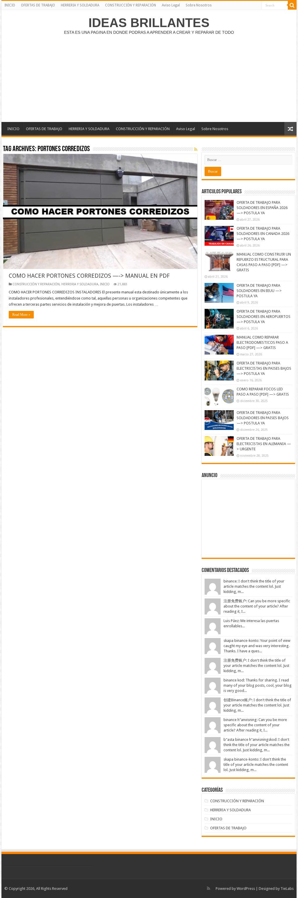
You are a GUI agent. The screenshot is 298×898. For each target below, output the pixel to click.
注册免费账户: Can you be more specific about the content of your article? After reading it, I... (257, 606)
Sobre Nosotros (199, 5)
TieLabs (287, 888)
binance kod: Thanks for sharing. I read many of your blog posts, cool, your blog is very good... (258, 685)
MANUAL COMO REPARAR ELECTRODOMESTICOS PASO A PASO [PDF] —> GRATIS (262, 342)
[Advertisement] (149, 75)
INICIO (9, 5)
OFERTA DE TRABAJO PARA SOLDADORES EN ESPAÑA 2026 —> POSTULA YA (262, 207)
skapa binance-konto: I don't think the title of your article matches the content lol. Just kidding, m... (256, 764)
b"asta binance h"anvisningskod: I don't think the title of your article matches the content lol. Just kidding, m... (257, 744)
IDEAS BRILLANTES (149, 23)
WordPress (246, 888)
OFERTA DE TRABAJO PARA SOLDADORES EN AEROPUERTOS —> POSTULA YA (263, 316)
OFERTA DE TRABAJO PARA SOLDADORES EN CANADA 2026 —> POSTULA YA (263, 233)
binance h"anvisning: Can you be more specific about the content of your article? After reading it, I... (255, 725)
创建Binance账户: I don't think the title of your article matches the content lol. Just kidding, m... (257, 705)
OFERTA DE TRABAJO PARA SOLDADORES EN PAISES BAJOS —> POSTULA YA (263, 417)
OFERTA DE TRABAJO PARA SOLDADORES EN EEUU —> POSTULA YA (259, 290)
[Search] (292, 5)
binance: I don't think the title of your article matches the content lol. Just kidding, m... (254, 586)
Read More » (21, 315)
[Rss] (208, 888)
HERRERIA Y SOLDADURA (80, 5)
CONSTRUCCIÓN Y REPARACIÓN (130, 5)
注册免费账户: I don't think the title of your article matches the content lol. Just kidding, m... (256, 665)
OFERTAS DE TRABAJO (38, 5)
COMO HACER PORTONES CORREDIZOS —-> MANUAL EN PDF (89, 275)
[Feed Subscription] (195, 149)
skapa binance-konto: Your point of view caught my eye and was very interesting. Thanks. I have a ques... (257, 645)
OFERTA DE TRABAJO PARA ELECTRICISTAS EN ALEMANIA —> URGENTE (264, 443)
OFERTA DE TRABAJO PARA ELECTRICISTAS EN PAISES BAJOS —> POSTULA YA (264, 368)
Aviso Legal (171, 5)
